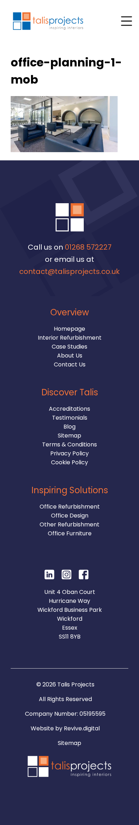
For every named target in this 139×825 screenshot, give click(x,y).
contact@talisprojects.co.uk (69, 271)
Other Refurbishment (69, 524)
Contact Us (70, 364)
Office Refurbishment (70, 506)
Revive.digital (82, 728)
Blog (69, 426)
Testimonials (69, 418)
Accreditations (69, 409)
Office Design (69, 515)
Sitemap (69, 435)
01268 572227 (88, 247)
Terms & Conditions (69, 444)
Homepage (69, 329)
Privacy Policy (69, 453)
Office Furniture (70, 533)
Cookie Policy (69, 462)
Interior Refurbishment (70, 338)
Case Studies (69, 346)
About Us (69, 355)
